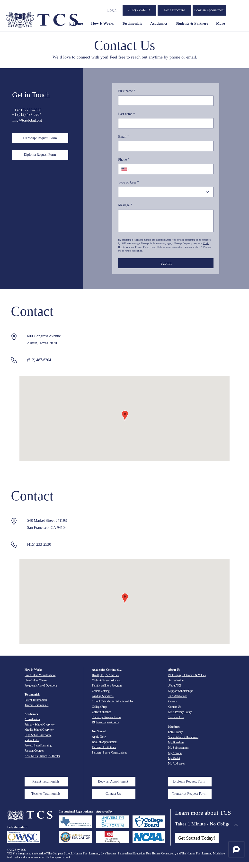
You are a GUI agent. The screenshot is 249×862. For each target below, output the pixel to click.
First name (126, 91)
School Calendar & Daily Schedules (112, 701)
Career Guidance (101, 712)
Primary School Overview (40, 724)
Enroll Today (175, 732)
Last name (126, 114)
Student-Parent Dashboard (183, 737)
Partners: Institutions (104, 747)
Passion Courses (34, 750)
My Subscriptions (178, 747)
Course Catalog (101, 691)
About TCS (175, 685)
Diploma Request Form (105, 722)
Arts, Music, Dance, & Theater (42, 756)
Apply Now (99, 736)
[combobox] (165, 192)
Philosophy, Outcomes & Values (187, 675)
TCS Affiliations (177, 696)
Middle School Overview (39, 729)
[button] (174, 10)
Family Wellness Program (107, 685)
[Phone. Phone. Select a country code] (126, 169)
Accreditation (32, 719)
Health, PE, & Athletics (105, 675)
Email (123, 136)
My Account (175, 753)
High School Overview (38, 735)
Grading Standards (103, 696)
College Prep (99, 706)
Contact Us (174, 706)
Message (125, 205)
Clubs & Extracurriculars (106, 680)
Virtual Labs (32, 740)
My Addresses (176, 763)
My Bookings (176, 742)
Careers (172, 701)
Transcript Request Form (106, 717)
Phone (123, 159)
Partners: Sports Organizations (109, 752)
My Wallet (174, 758)
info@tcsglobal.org (27, 120)
